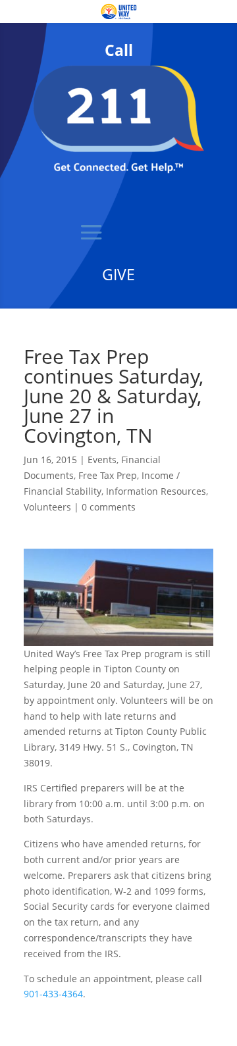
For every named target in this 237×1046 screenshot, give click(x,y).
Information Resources (156, 491)
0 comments (109, 507)
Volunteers (47, 507)
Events (102, 459)
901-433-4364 (53, 993)
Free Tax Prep (107, 475)
